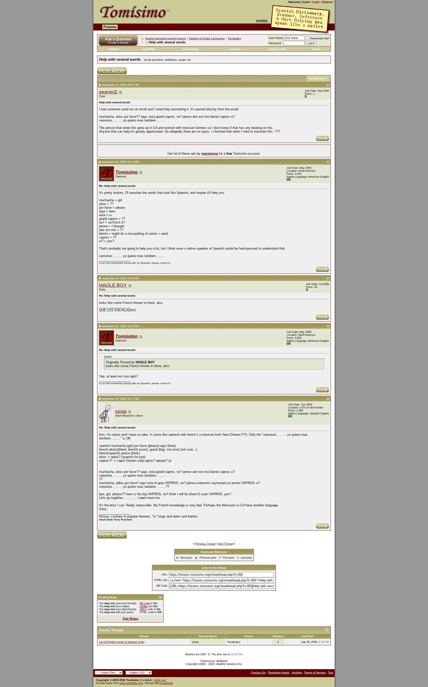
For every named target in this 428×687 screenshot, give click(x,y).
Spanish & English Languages (207, 38)
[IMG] (143, 609)
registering (209, 153)
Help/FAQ (148, 49)
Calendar (235, 49)
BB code (145, 603)
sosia (121, 411)
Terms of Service (315, 672)
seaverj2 (108, 91)
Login (316, 1)
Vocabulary (234, 38)
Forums (110, 27)
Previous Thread (205, 543)
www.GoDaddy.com (131, 683)
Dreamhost (166, 683)
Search (316, 49)
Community (190, 49)
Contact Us (258, 672)
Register (327, 1)
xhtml (157, 680)
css (163, 680)
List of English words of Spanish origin (121, 641)
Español (262, 20)
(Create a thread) (118, 42)
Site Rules (130, 619)
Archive (297, 672)
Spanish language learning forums (165, 38)
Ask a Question (118, 39)
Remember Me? (320, 38)
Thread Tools (316, 78)
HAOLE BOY (113, 285)
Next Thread (225, 543)
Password (275, 43)
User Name (276, 37)
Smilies (144, 606)
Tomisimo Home (278, 672)
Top (330, 672)
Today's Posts (277, 49)
